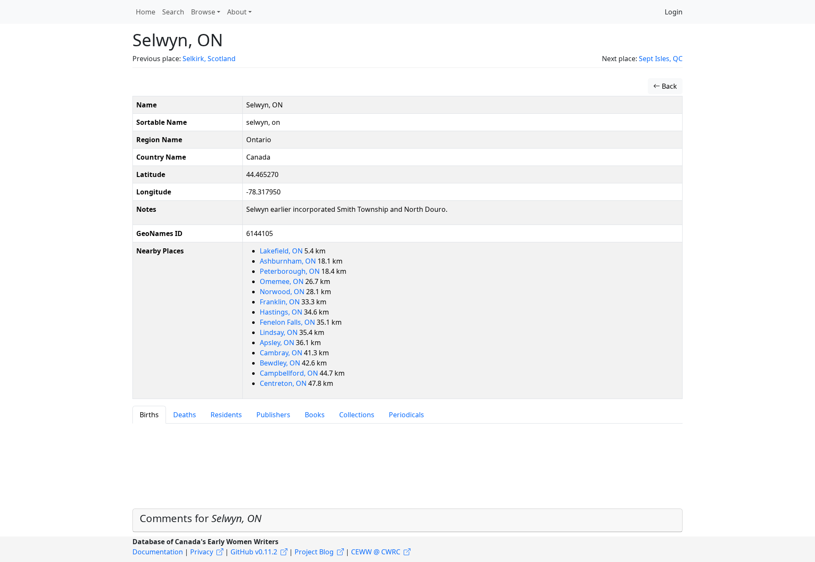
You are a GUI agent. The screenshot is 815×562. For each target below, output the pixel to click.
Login (674, 12)
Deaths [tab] (184, 414)
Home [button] (145, 12)
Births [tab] (149, 414)
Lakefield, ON (282, 251)
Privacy (201, 551)
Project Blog (314, 551)
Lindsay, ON (279, 332)
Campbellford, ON (290, 373)
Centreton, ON (284, 383)
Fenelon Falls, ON (288, 322)
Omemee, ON (282, 281)
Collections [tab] (356, 414)
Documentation (157, 551)
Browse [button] (203, 12)
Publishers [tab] (273, 414)
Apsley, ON (278, 342)
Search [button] (173, 12)
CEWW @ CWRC (375, 551)
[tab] (407, 520)
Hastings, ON (282, 312)
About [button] (237, 12)
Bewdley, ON (281, 363)
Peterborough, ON (290, 271)
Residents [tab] (226, 414)
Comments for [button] (200, 518)
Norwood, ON (283, 291)
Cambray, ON (282, 352)
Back (668, 86)
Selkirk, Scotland (209, 58)
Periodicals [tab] (406, 414)
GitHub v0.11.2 (253, 551)
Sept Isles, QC (661, 58)
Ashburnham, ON (289, 261)
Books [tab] (315, 414)
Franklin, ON (280, 301)
